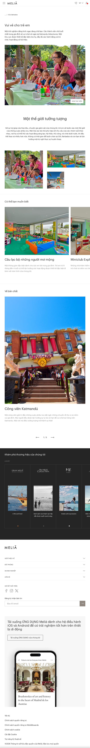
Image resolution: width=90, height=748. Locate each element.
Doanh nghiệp (10, 571)
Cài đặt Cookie (11, 734)
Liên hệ (7, 577)
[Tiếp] (52, 437)
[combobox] (81, 3)
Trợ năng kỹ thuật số (13, 739)
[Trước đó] (37, 437)
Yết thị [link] (7, 716)
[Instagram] (11, 590)
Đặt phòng (9, 564)
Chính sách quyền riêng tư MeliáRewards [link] (22, 725)
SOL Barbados (13, 15)
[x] (16, 590)
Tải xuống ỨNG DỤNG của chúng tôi (25, 638)
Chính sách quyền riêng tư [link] (16, 720)
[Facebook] (6, 590)
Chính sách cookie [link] (12, 730)
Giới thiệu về (10, 558)
